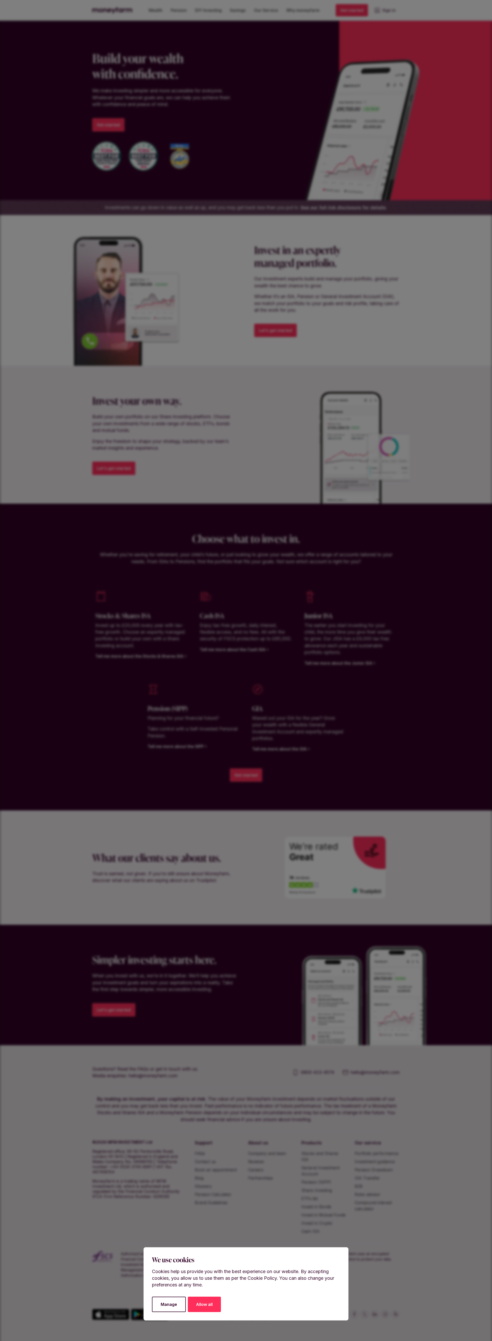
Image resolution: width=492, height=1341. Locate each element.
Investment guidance (375, 1161)
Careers (255, 1169)
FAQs (200, 1153)
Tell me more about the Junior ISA (338, 663)
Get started (351, 10)
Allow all (204, 1304)
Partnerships (260, 1178)
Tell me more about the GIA (279, 748)
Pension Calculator (213, 1194)
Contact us (205, 1161)
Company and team (267, 1153)
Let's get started (114, 468)
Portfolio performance (376, 1153)
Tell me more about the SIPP (176, 746)
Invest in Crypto (316, 1223)
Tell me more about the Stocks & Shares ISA (139, 656)
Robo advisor (368, 1194)
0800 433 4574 (317, 1072)
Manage (169, 1304)
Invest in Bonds (316, 1206)
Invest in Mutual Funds (323, 1214)
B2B (359, 1186)
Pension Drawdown (374, 1169)
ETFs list (309, 1198)
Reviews (256, 1161)
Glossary (203, 1186)
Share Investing (316, 1190)
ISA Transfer (367, 1178)
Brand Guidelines (211, 1202)
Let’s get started (275, 330)
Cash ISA (310, 1231)
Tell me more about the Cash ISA (232, 649)
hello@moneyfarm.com (153, 1075)
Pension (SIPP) (316, 1182)
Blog (199, 1178)
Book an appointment (216, 1169)
